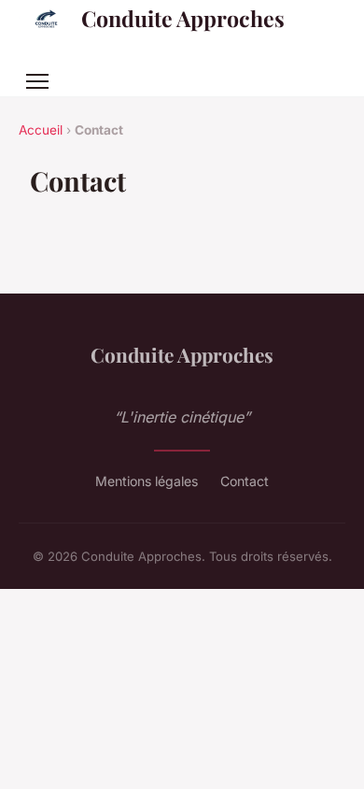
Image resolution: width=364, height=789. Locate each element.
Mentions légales (146, 481)
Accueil (41, 129)
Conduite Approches (183, 18)
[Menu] (37, 81)
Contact (244, 481)
